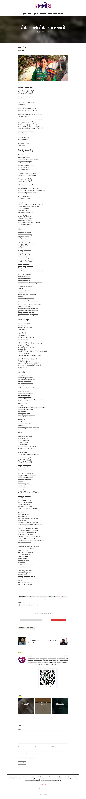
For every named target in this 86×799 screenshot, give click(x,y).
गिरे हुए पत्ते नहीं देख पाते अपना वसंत (30, 641)
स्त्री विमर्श (21, 628)
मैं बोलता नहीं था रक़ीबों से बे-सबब (60, 704)
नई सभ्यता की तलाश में (55, 641)
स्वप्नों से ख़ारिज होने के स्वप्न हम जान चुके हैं (43, 704)
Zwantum (45, 794)
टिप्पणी (20, 729)
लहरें (29, 14)
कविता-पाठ (43, 14)
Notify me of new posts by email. (27, 758)
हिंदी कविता (30, 628)
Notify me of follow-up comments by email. (29, 754)
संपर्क (55, 14)
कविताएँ (38, 31)
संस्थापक (60, 14)
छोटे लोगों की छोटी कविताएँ (26, 704)
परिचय (50, 14)
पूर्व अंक (36, 14)
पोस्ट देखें (26, 708)
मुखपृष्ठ (24, 14)
